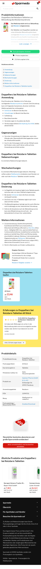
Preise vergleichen (22, 55)
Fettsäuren (21, 238)
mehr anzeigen (24, 44)
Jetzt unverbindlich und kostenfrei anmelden (21, 445)
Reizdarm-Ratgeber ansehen (21, 262)
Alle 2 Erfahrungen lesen (13, 342)
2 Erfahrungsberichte (22, 59)
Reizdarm (17, 26)
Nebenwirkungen (10, 75)
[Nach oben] (37, 564)
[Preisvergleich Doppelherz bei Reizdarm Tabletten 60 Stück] (11, 283)
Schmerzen (8, 110)
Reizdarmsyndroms (16, 103)
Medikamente (15, 174)
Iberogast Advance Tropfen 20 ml (14, 483)
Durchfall (31, 123)
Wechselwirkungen (10, 78)
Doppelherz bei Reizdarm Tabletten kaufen (18, 86)
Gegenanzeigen (9, 72)
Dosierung (7, 80)
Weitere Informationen (11, 83)
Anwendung (8, 69)
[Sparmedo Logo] (20, 3)
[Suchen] (37, 8)
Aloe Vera (31, 228)
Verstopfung (23, 123)
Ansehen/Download (28, 404)
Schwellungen (8, 113)
